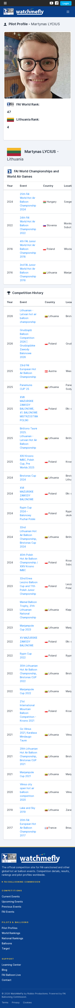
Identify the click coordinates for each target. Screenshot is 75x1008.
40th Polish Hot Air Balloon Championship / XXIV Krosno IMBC (29, 562)
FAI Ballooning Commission (22, 882)
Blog (4, 969)
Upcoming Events (12, 901)
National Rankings (12, 938)
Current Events (11, 896)
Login (66, 3)
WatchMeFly (17, 993)
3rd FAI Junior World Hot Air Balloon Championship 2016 (28, 272)
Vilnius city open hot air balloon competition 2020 (27, 792)
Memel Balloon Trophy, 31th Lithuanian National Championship (28, 609)
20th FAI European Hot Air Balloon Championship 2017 (28, 828)
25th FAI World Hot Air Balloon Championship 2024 (28, 201)
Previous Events (11, 906)
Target (6, 948)
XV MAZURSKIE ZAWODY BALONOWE (28, 641)
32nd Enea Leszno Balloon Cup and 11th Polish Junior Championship (29, 586)
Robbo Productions (37, 993)
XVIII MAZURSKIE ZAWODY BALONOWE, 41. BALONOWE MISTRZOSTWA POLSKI (29, 409)
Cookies (27, 1002)
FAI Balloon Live (11, 974)
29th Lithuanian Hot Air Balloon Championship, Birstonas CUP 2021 (29, 756)
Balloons (7, 943)
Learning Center (11, 964)
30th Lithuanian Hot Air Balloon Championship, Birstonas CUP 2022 (29, 673)
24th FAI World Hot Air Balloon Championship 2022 (28, 225)
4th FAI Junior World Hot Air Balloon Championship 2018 (28, 249)
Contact (6, 979)
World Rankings (11, 933)
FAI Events (8, 911)
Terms (5, 1002)
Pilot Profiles (9, 927)
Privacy (16, 1002)
